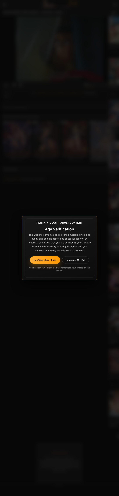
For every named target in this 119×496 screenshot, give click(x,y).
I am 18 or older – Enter (45, 260)
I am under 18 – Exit (75, 260)
